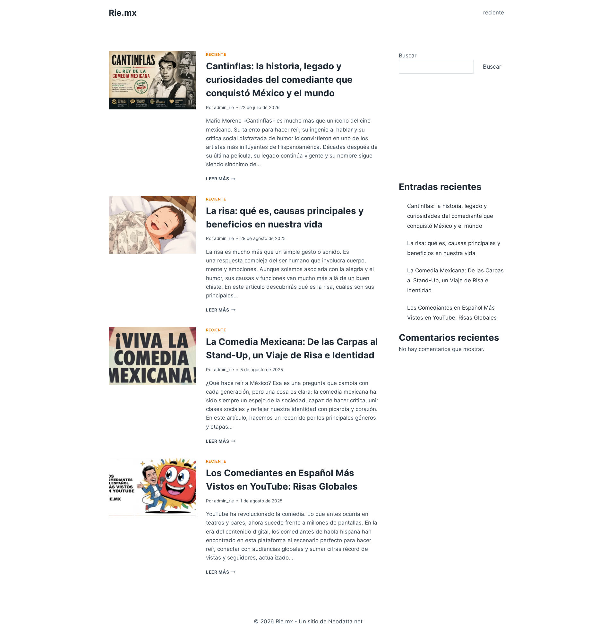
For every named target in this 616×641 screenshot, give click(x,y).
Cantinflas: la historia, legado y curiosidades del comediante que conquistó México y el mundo (279, 79)
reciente (493, 12)
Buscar (407, 55)
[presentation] (152, 80)
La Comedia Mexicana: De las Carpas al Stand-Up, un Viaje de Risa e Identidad (455, 280)
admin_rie (224, 107)
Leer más (221, 178)
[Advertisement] (453, 127)
